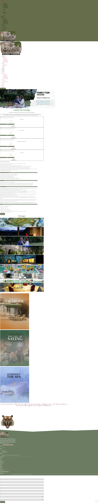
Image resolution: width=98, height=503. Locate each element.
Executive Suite (5, 4)
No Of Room (1, 492)
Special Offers (3, 0)
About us (3, 1)
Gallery (2, 14)
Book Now (21, 222)
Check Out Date (2, 498)
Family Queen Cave (5, 21)
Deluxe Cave (4, 3)
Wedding (4, 9)
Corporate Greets (5, 65)
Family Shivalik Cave (5, 6)
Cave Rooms (3, 56)
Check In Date (2, 495)
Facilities (3, 85)
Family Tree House (5, 7)
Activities (4, 13)
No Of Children (2, 489)
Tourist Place (5, 12)
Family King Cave (5, 20)
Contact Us (3, 15)
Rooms (2, 2)
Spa (3, 11)
